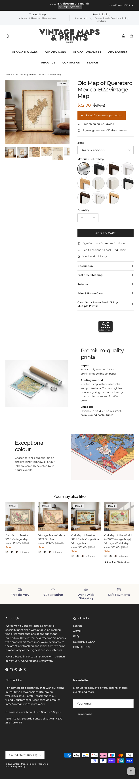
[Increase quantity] (95, 218)
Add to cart (105, 233)
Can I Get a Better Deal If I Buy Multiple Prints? (97, 304)
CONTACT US (71, 62)
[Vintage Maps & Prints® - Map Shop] (69, 36)
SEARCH (92, 62)
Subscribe (85, 714)
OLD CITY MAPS (55, 52)
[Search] (7, 36)
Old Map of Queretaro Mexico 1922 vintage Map (38, 74)
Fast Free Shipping (90, 275)
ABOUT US (48, 62)
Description (85, 266)
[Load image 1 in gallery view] (37, 112)
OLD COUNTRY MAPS (87, 52)
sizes (80, 142)
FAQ (76, 636)
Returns (82, 284)
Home (8, 74)
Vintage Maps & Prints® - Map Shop (30, 764)
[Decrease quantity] (81, 218)
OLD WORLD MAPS (24, 52)
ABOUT (78, 631)
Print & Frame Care (90, 293)
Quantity (83, 210)
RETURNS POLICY (84, 641)
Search (77, 625)
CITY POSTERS (117, 52)
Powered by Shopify (15, 766)
